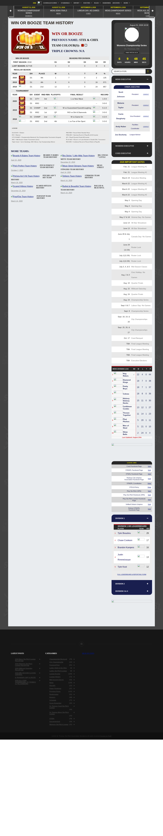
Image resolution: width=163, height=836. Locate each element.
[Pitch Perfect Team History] (24, 166)
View (149, 483)
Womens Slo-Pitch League (58, 725)
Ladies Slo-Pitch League (58, 672)
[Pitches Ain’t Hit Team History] (25, 176)
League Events (54, 675)
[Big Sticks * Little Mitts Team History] (77, 156)
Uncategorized (54, 722)
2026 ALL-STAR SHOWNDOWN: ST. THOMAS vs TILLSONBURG (25, 683)
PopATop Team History (44, 197)
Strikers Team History (92, 177)
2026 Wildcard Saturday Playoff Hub (23, 670)
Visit (149, 466)
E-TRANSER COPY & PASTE (25, 678)
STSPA (51, 719)
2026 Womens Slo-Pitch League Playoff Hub (23, 665)
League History (54, 678)
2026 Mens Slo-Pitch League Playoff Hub (25, 661)
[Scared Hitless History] (22, 186)
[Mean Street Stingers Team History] (77, 166)
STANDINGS (65, 3)
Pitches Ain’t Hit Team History (33, 178)
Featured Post (54, 666)
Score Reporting (55, 704)
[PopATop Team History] (22, 197)
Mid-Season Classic (56, 681)
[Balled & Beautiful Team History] (75, 186)
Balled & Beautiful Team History (82, 188)
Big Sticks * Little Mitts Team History (84, 157)
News (51, 683)
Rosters (52, 698)
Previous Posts (54, 692)
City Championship (56, 663)
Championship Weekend (58, 660)
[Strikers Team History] (71, 176)
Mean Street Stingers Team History (82, 167)
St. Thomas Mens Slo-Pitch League (59, 714)
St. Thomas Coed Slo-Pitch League (59, 708)
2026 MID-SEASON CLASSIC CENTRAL (25, 674)
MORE (126, 3)
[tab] (132, 79)
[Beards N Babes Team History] (25, 156)
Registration (53, 695)
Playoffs (52, 686)
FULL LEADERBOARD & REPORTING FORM (131, 574)
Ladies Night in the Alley (58, 669)
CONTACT (146, 94)
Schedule (52, 701)
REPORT (76, 3)
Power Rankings (55, 689)
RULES (96, 3)
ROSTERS (86, 3)
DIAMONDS (107, 3)
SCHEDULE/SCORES (50, 3)
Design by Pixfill (105, 737)
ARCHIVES (116, 3)
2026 (34, 3)
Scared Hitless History (43, 187)
